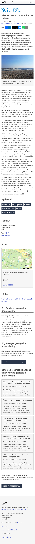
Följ (5, 362)
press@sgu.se (6, 235)
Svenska (4, 537)
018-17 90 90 (8, 233)
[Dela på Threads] (16, 28)
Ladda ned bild (8, 285)
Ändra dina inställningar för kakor (11, 530)
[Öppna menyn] (13, 2)
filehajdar (27, 205)
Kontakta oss (21, 523)
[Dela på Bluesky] (19, 28)
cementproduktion (8, 208)
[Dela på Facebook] (6, 28)
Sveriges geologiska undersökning (11, 23)
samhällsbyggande (8, 212)
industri (18, 208)
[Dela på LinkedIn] (9, 28)
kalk (13, 205)
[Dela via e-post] (26, 28)
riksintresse (6, 205)
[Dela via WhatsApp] (23, 28)
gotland (19, 205)
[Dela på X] (13, 28)
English (9, 537)
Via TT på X (4, 527)
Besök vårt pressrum (11, 486)
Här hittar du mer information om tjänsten (13, 509)
